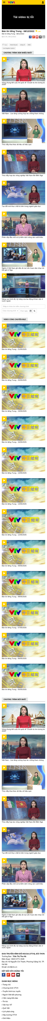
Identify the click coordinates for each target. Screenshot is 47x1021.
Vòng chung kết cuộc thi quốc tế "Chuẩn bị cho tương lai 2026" (23, 83)
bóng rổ (22, 45)
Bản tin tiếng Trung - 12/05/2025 (14, 535)
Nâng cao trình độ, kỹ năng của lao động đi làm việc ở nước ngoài (22, 300)
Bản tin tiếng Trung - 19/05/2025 (14, 411)
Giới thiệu (6, 1018)
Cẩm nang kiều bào (10, 998)
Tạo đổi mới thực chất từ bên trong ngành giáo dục (21, 206)
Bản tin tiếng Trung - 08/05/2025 (14, 597)
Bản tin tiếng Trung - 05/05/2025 (14, 689)
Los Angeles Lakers (9, 48)
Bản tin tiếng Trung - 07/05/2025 (14, 628)
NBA (29, 45)
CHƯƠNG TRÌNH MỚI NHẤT (15, 699)
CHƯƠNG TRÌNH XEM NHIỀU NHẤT (18, 53)
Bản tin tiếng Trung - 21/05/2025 (14, 349)
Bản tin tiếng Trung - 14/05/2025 (14, 473)
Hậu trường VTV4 (10, 1015)
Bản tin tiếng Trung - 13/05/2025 (14, 504)
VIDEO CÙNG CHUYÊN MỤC (15, 319)
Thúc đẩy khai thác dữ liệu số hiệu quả (16, 144)
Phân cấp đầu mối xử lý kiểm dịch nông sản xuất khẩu (22, 237)
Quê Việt (6, 1008)
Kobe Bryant (13, 45)
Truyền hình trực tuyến (11, 991)
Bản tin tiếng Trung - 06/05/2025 (14, 658)
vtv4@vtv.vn (12, 967)
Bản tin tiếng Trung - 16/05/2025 (14, 442)
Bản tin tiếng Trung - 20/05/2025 (14, 380)
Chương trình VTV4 (10, 988)
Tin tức (5, 1001)
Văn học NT (7, 1005)
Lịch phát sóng (8, 1011)
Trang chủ (6, 985)
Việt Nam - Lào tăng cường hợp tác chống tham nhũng (23, 113)
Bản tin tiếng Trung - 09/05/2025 (14, 566)
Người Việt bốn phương (12, 995)
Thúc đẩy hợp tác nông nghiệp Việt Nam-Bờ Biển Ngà (22, 175)
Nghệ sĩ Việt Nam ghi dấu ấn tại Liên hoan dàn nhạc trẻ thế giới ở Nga (23, 269)
